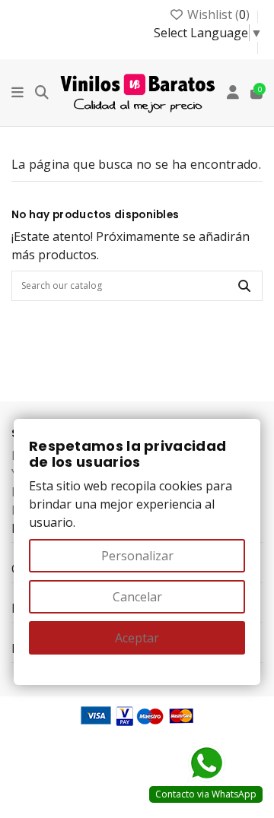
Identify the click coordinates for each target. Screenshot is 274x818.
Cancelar (137, 596)
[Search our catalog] (244, 285)
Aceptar (137, 637)
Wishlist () (218, 14)
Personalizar (137, 555)
